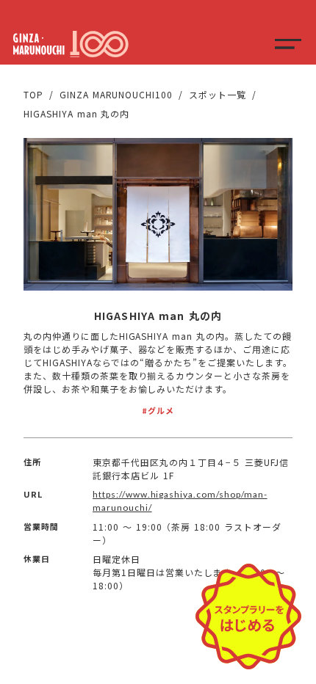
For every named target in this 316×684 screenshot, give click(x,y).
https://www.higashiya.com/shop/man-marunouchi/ (180, 501)
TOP (33, 94)
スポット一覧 (217, 94)
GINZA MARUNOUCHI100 (116, 94)
